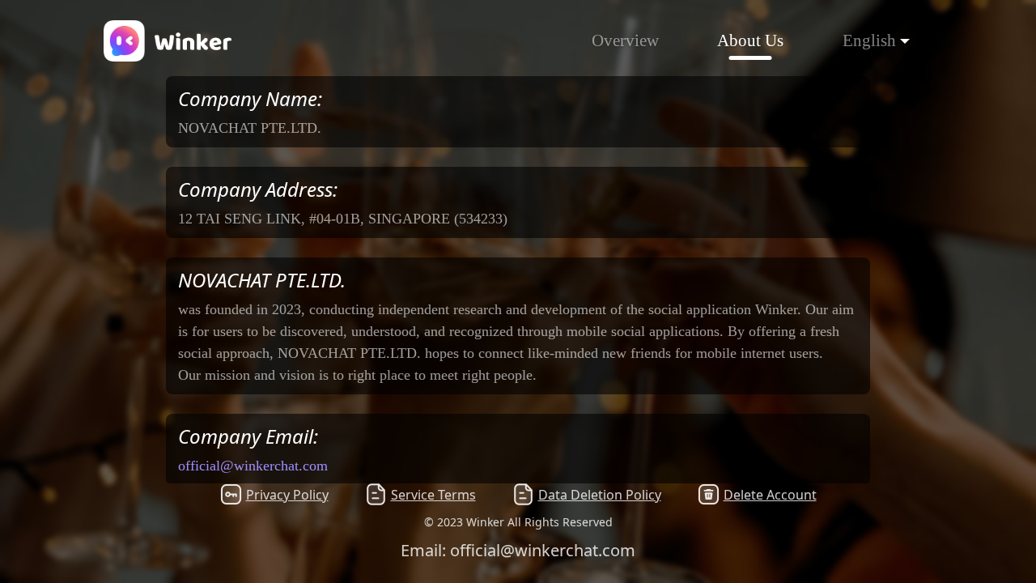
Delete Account (770, 495)
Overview (625, 40)
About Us (750, 40)
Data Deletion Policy (599, 495)
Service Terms (433, 495)
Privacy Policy (287, 495)
